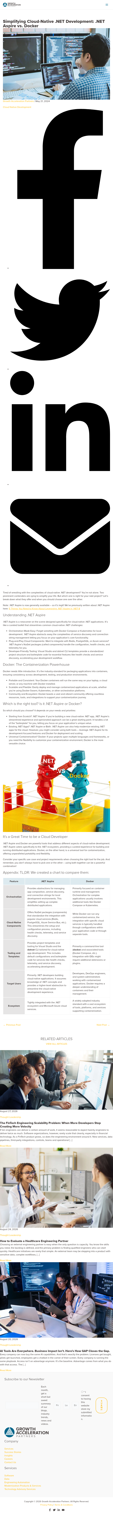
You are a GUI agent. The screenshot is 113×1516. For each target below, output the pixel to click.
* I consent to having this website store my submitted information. (86, 1406)
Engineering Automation (17, 1482)
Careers (8, 1458)
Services (8, 1448)
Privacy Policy (46, 1505)
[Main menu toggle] (106, 4)
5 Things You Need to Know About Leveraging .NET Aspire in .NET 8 (44, 608)
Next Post (103, 1025)
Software (9, 1475)
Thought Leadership (10, 1117)
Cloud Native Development (17, 107)
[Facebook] (50, 1510)
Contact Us (10, 1462)
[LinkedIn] (58, 1510)
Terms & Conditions (64, 1505)
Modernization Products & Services (22, 1485)
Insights (8, 1455)
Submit (101, 1405)
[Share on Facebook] (60, 268)
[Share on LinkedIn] (60, 484)
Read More (5, 1145)
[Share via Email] (60, 585)
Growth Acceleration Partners (18, 101)
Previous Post (12, 1025)
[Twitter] (54, 1510)
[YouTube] (63, 1510)
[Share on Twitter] (60, 369)
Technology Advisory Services (20, 1489)
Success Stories (12, 1452)
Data (6, 1479)
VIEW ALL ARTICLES (56, 1043)
